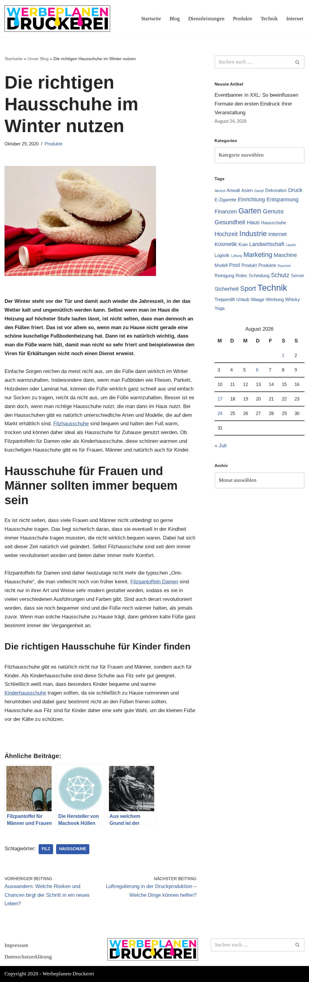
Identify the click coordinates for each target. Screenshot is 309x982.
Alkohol (220, 191)
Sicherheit (227, 289)
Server (297, 275)
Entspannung (282, 199)
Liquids (291, 245)
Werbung (275, 299)
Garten (249, 210)
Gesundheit (230, 222)
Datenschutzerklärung (28, 957)
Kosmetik (226, 244)
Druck (295, 190)
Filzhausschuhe (71, 423)
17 (220, 398)
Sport (248, 288)
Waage (257, 299)
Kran (243, 244)
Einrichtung (251, 199)
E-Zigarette (225, 199)
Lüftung (236, 256)
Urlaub (242, 299)
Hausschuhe (72, 849)
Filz (46, 849)
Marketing (258, 254)
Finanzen (226, 212)
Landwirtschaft (266, 244)
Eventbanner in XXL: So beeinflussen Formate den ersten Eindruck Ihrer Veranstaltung (256, 103)
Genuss (273, 211)
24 (220, 413)
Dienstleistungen (206, 18)
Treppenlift (225, 299)
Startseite (151, 18)
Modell (221, 265)
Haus (253, 222)
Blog (175, 18)
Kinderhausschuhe (25, 693)
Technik (269, 18)
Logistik (222, 255)
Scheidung (259, 275)
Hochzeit (226, 234)
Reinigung (224, 275)
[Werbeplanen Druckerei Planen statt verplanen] (57, 18)
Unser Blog (38, 58)
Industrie (253, 233)
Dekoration (276, 190)
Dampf (259, 191)
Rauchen (284, 265)
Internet (294, 18)
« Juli (221, 446)
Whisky (292, 299)
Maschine (285, 255)
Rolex (241, 275)
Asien (247, 190)
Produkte (242, 18)
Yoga (220, 308)
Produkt (249, 265)
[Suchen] (297, 62)
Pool (234, 265)
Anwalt (233, 190)
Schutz (280, 275)
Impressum (16, 945)
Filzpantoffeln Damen (154, 582)
